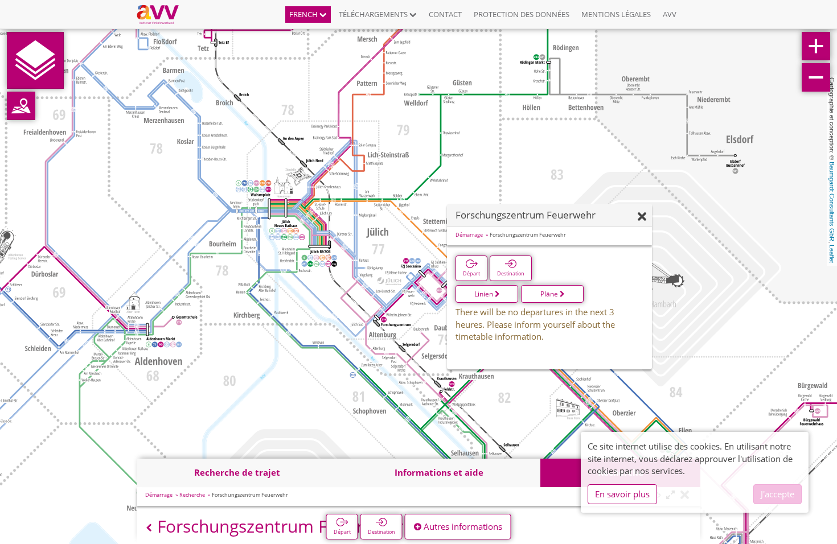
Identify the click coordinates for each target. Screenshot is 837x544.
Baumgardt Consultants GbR (831, 201)
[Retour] (149, 527)
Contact (445, 14)
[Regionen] (21, 106)
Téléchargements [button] (374, 14)
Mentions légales (616, 14)
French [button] (304, 14)
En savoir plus (622, 494)
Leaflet (831, 254)
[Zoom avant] (816, 46)
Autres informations (461, 526)
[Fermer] (642, 217)
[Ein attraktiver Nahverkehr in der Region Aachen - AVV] (162, 14)
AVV (669, 14)
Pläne (550, 294)
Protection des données (521, 14)
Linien (484, 294)
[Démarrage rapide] (35, 60)
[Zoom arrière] (816, 77)
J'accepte (777, 494)
